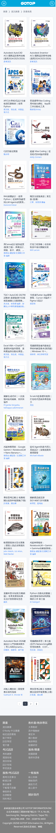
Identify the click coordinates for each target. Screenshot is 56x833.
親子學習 (7, 737)
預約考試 (7, 798)
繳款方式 (32, 784)
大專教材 (32, 727)
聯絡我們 (32, 780)
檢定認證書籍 (9, 734)
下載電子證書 (9, 787)
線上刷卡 (32, 787)
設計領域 (7, 764)
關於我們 (33, 794)
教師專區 (32, 741)
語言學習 (7, 741)
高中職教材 (33, 730)
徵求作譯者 (33, 757)
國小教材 (32, 737)
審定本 (31, 734)
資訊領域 (7, 760)
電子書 (6, 745)
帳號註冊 (7, 780)
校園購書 (32, 753)
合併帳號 (7, 794)
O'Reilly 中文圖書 (11, 730)
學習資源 (7, 768)
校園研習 (32, 745)
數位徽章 (7, 784)
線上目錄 (32, 777)
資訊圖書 (7, 727)
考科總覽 (7, 753)
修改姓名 (7, 791)
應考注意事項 (9, 777)
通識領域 (7, 757)
